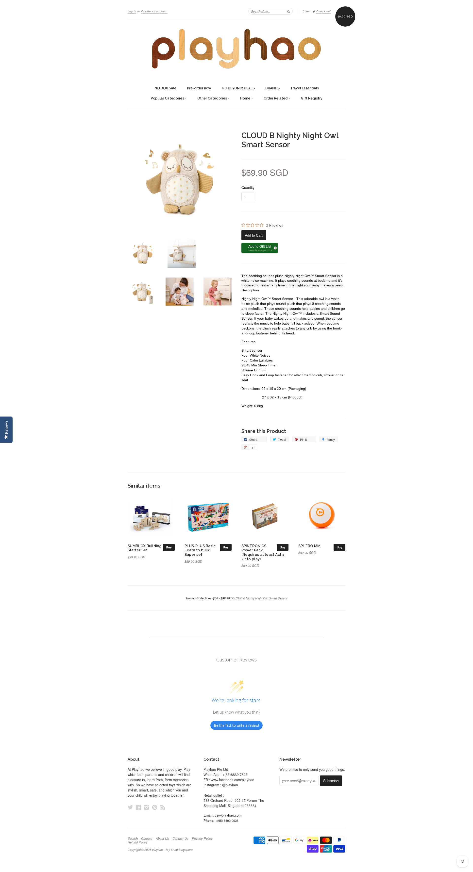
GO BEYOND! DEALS (238, 88)
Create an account (154, 11)
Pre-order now (199, 88)
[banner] (236, 48)
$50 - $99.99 (221, 598)
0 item (307, 11)
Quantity (247, 187)
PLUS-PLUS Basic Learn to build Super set (200, 550)
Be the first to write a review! (236, 725)
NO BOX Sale (165, 88)
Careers (146, 838)
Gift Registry (311, 98)
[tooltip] (274, 247)
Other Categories (212, 98)
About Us (162, 838)
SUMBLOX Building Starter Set (145, 548)
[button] (259, 248)
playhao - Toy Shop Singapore (172, 849)
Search (133, 838)
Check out (323, 11)
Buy (169, 547)
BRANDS (272, 88)
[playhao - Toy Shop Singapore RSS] (163, 807)
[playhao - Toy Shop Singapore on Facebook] (138, 807)
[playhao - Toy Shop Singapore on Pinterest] (154, 807)
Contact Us (180, 838)
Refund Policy (138, 842)
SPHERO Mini (309, 546)
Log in (132, 11)
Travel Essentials (304, 88)
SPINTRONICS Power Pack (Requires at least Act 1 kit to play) (262, 552)
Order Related (276, 98)
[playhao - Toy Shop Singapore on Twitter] (130, 807)
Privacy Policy (202, 838)
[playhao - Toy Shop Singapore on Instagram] (146, 807)
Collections (203, 598)
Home (245, 98)
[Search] (288, 11)
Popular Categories (168, 98)
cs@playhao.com (228, 815)
